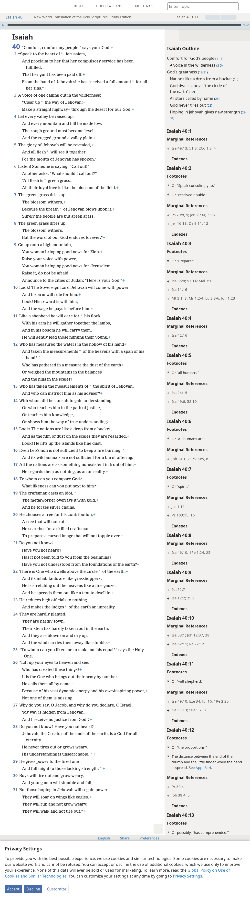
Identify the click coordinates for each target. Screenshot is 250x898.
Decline (33, 889)
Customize (56, 889)
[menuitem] (7, 6)
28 (15, 726)
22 (15, 571)
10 (15, 287)
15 (15, 429)
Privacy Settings (187, 876)
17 (15, 464)
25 (15, 649)
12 (15, 344)
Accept (13, 889)
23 (15, 600)
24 (15, 614)
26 (15, 662)
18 (15, 479)
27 (15, 705)
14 (15, 400)
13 (15, 386)
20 (15, 514)
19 (15, 493)
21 (15, 542)
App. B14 (203, 767)
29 (15, 761)
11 (15, 316)
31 (15, 789)
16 (15, 450)
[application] (125, 25)
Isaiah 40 (14, 17)
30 (15, 775)
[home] (7, 6)
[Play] (3, 25)
